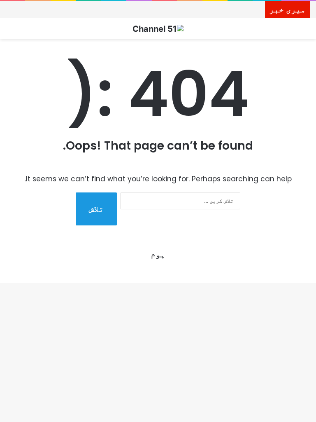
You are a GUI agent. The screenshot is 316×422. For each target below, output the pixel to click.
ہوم (158, 254)
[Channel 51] (158, 28)
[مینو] (10, 31)
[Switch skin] (306, 31)
